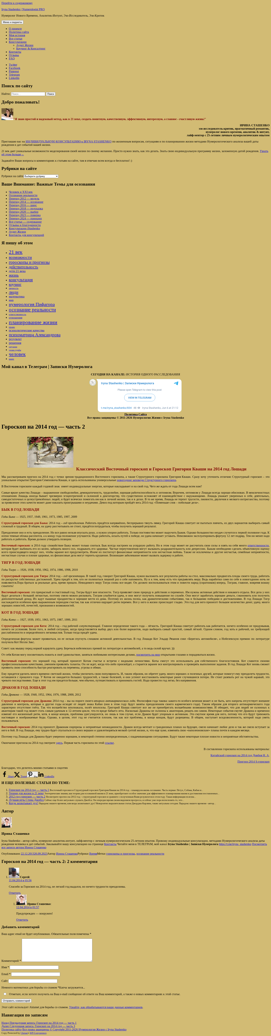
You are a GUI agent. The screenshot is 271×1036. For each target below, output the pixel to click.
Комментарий (11, 960)
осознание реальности (32, 309)
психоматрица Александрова (34, 334)
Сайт (4, 980)
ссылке (109, 742)
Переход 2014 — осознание (26, 201)
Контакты (15, 51)
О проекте (15, 28)
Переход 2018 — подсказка (26, 208)
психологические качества (26, 330)
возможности (20, 257)
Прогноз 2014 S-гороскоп (253, 761)
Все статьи (15, 38)
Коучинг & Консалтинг (31, 48)
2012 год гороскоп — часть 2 (27, 796)
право (12, 327)
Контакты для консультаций (26, 235)
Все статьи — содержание (25, 221)
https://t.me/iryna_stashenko (235, 844)
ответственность (17, 314)
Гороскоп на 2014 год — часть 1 (29, 789)
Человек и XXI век (21, 192)
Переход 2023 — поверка (25, 215)
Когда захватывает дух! (23, 803)
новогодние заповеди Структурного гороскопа (146, 480)
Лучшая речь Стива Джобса (26, 799)
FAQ (12, 58)
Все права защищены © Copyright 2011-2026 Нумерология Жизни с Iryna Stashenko (74, 1029)
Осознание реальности (23, 195)
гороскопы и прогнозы (29, 262)
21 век (15, 252)
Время (93, 853)
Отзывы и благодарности (25, 225)
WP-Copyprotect (38, 1033)
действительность (23, 267)
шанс (11, 359)
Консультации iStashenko (24, 228)
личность (13, 288)
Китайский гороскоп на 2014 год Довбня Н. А (240, 755)
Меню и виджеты (12, 22)
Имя (5, 967)
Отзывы (14, 55)
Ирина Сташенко (67, 853)
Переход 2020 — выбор (23, 211)
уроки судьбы (15, 350)
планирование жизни (33, 322)
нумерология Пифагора (32, 304)
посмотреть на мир (148, 654)
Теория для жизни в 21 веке (26, 793)
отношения (15, 317)
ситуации (13, 347)
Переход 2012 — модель (24, 198)
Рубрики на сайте (12, 176)
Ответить (15, 892)
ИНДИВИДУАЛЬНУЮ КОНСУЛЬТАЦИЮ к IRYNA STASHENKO (69, 141)
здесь (59, 742)
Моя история (17, 35)
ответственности (258, 545)
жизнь (14, 275)
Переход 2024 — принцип (25, 218)
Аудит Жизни (24, 45)
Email (6, 974)
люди (13, 292)
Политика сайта (19, 32)
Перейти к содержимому (17, 3)
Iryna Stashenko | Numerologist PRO (23, 9)
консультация (21, 279)
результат (15, 339)
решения (15, 343)
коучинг (15, 284)
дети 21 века (17, 271)
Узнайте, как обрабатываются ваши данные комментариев (106, 1007)
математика (17, 296)
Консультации (18, 41)
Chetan (24, 1033)
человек (17, 354)
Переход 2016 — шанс (23, 205)
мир (11, 300)
